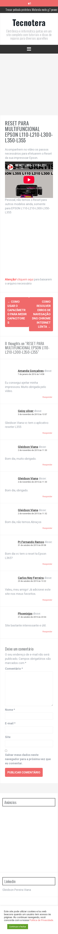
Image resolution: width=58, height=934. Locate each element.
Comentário (14, 668)
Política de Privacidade (41, 920)
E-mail (10, 723)
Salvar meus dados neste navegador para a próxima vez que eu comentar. (28, 759)
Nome (10, 709)
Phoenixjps (25, 613)
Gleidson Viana (28, 446)
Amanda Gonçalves (31, 370)
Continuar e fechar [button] (17, 926)
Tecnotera (29, 22)
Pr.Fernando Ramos (31, 542)
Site (7, 737)
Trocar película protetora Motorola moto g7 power (31, 9)
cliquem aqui (25, 279)
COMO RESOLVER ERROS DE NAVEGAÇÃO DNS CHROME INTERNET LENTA (41, 314)
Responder (47, 397)
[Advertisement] (29, 84)
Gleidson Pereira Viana (16, 889)
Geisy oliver (26, 411)
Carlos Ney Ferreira (31, 578)
